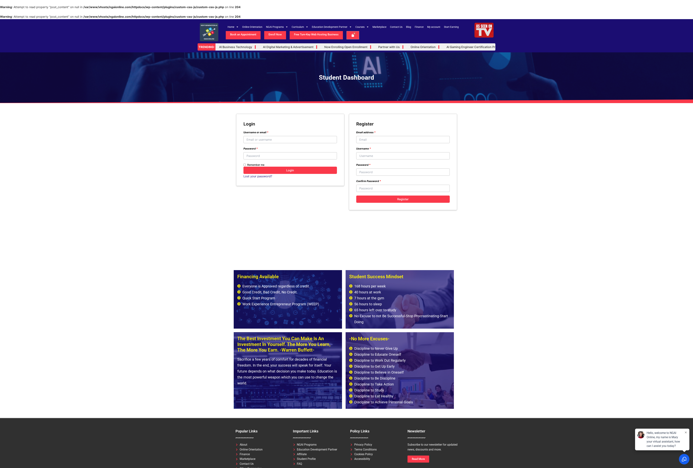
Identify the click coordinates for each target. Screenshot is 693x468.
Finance (419, 26)
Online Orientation (252, 26)
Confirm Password (368, 181)
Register (403, 199)
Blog (408, 26)
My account (433, 26)
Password (250, 148)
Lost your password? (257, 176)
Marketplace (379, 26)
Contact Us (396, 26)
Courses (360, 26)
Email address (366, 132)
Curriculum (298, 26)
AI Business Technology (219, 47)
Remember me (255, 164)
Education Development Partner (329, 26)
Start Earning (451, 26)
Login (290, 170)
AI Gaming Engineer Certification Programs (459, 47)
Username (363, 148)
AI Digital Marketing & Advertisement (272, 47)
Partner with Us (372, 47)
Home (231, 26)
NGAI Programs (275, 26)
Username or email (255, 132)
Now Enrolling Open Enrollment (329, 47)
